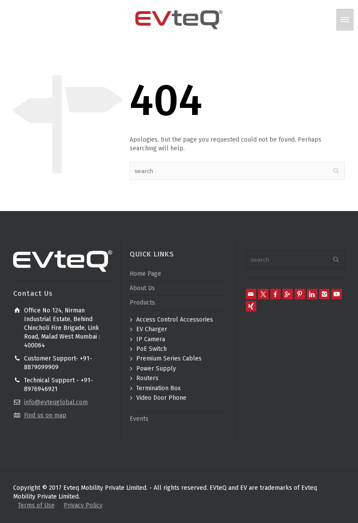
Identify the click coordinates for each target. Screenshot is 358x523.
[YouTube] (336, 294)
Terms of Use (36, 505)
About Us (142, 288)
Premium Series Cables (169, 358)
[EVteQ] (179, 19)
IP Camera (150, 339)
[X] (263, 294)
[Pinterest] (300, 294)
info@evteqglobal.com (56, 402)
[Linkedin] (312, 294)
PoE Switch (151, 349)
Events (139, 419)
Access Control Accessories (174, 319)
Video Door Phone (161, 398)
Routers (147, 378)
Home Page (145, 273)
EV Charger (151, 329)
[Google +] (287, 294)
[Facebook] (275, 294)
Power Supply (156, 368)
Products (142, 302)
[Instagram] (324, 294)
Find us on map (45, 415)
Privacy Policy (83, 505)
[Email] (251, 294)
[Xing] (251, 306)
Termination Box (158, 388)
